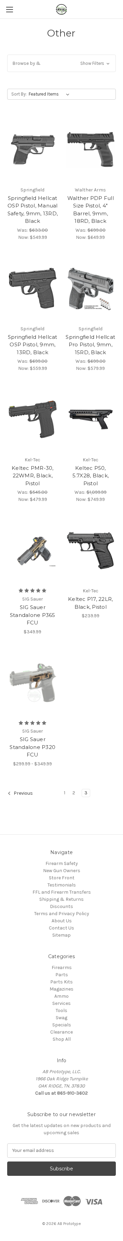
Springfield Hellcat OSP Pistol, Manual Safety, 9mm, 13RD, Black (33, 210)
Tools (61, 1010)
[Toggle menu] (9, 9)
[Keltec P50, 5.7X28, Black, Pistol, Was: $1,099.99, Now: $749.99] (90, 419)
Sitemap (61, 935)
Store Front (61, 878)
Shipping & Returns (61, 899)
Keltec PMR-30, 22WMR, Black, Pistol (33, 476)
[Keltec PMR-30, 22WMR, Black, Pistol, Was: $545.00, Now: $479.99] (32, 419)
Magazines (61, 989)
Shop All (62, 1039)
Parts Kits (61, 982)
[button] (61, 63)
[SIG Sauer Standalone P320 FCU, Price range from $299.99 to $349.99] (32, 683)
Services (61, 1003)
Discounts (61, 906)
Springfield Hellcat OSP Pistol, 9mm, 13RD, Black (32, 345)
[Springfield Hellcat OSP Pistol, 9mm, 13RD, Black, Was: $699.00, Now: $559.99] (32, 288)
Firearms (62, 967)
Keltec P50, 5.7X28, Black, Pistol (90, 476)
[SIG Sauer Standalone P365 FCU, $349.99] (32, 550)
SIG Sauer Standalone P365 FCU (32, 615)
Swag (61, 1018)
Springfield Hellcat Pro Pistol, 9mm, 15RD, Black (90, 345)
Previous (23, 793)
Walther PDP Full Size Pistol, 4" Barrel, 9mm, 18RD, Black (90, 210)
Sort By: (19, 94)
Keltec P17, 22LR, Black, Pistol (90, 603)
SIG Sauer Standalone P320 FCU (32, 747)
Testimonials (61, 885)
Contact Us (61, 928)
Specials (61, 1025)
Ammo (61, 996)
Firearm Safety (61, 863)
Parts (61, 975)
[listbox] (50, 94)
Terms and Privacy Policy (61, 914)
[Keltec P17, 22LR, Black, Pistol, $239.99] (90, 550)
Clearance (61, 1032)
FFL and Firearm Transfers (61, 892)
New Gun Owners (61, 871)
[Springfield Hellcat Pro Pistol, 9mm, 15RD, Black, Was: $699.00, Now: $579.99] (90, 288)
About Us (62, 921)
